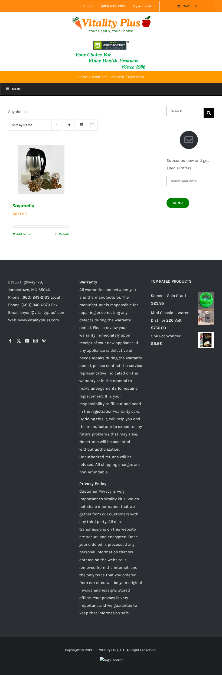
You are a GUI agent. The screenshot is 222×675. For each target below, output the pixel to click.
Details (64, 234)
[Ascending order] (69, 125)
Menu (16, 89)
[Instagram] (35, 341)
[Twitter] (19, 341)
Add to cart (24, 234)
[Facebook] (10, 341)
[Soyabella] (41, 169)
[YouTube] (27, 341)
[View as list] (92, 125)
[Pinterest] (44, 341)
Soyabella (23, 205)
